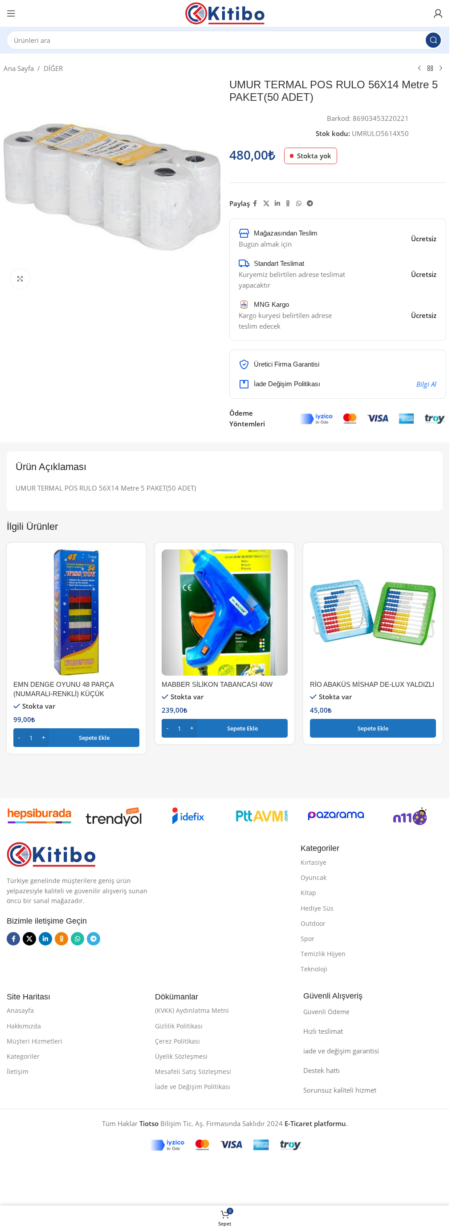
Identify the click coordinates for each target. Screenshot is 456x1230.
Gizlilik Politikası (179, 1026)
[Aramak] (433, 40)
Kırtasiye (313, 862)
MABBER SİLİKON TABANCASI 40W (217, 684)
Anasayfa (20, 1010)
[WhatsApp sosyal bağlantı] (298, 204)
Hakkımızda (24, 1026)
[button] (76, 737)
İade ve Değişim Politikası (192, 1086)
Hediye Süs (317, 908)
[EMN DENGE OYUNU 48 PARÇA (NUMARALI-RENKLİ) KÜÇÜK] (76, 612)
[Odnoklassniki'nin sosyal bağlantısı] (288, 204)
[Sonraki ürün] (441, 68)
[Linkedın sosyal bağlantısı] (277, 204)
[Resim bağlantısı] (51, 853)
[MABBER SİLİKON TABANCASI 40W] (225, 612)
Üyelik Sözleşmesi (181, 1056)
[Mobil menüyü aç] (11, 13)
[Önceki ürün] (419, 68)
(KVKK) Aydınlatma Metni (192, 1010)
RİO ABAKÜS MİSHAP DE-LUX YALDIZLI (372, 684)
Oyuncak (313, 877)
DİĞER (53, 68)
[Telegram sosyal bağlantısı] (310, 204)
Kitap (308, 892)
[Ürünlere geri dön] (430, 68)
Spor (307, 938)
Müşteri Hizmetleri (34, 1041)
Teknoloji (314, 969)
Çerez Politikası (177, 1041)
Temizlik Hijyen (323, 953)
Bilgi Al (426, 384)
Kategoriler (23, 1056)
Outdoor (313, 923)
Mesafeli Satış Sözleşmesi (193, 1071)
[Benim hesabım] (438, 13)
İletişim (17, 1071)
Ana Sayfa (19, 68)
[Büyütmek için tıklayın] (20, 279)
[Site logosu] (225, 12)
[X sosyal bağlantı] (266, 204)
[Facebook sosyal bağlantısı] (255, 204)
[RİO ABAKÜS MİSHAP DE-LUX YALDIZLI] (373, 612)
